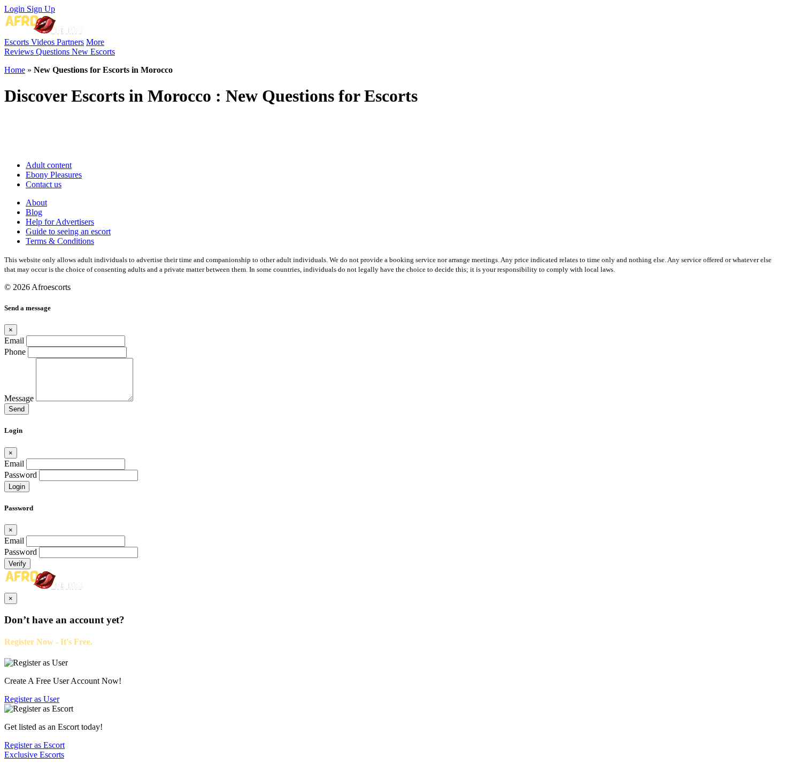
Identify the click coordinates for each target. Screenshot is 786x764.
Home (14, 69)
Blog (34, 212)
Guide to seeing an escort (68, 231)
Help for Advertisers (60, 221)
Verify (17, 564)
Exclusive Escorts (34, 754)
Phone (15, 351)
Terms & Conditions (60, 241)
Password (20, 474)
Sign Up (41, 8)
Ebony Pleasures (54, 174)
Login (15, 8)
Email (14, 340)
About (36, 202)
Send (17, 409)
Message (19, 398)
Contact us (43, 184)
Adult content (49, 165)
